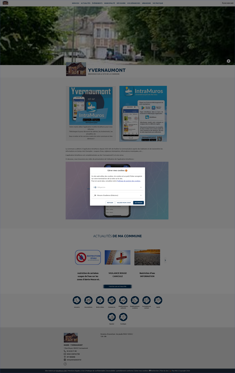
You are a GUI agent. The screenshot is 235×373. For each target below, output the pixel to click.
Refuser (110, 202)
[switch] (93, 195)
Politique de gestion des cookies (128, 181)
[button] (117, 187)
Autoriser (138, 202)
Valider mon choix (124, 202)
